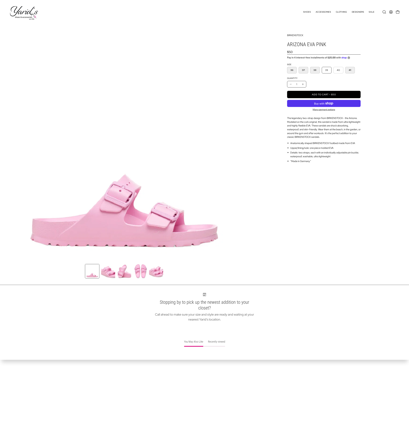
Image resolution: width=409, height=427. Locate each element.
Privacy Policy (18, 403)
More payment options (324, 109)
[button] (307, 12)
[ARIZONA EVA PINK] (92, 271)
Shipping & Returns (21, 398)
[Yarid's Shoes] (24, 12)
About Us (15, 387)
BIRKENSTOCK (295, 35)
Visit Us (14, 392)
